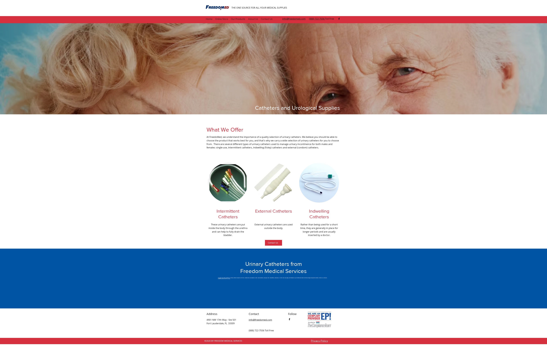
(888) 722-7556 (317, 18)
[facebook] (339, 18)
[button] (238, 19)
